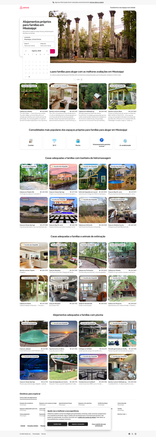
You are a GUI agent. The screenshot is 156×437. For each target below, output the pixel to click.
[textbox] (30, 46)
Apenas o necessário (78, 424)
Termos (43, 434)
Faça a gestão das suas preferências (99, 425)
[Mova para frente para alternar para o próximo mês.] (46, 50)
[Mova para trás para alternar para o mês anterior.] (26, 50)
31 (29, 77)
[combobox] (39, 39)
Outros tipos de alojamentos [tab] (28, 397)
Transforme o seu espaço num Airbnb (122, 8)
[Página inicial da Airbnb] (24, 7)
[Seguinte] (81, 79)
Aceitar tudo (57, 424)
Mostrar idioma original (97, 2)
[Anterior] (74, 79)
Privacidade (36, 434)
